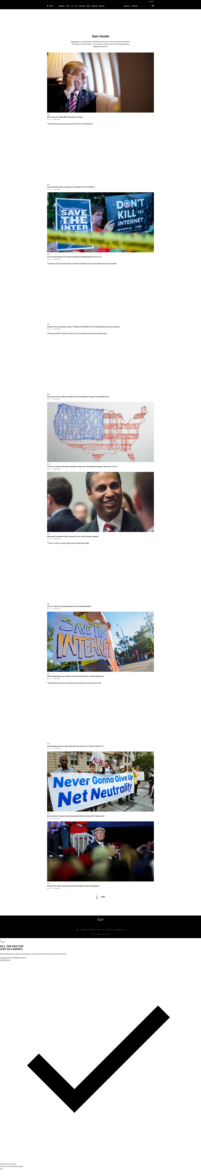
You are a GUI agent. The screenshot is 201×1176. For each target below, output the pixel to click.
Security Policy (109, 929)
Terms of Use (101, 929)
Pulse (67, 6)
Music (88, 6)
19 (97, 898)
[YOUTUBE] (105, 925)
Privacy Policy (92, 929)
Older (103, 896)
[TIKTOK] (102, 925)
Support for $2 (4, 958)
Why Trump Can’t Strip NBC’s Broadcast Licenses (65, 117)
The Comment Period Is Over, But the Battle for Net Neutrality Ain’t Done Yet (74, 257)
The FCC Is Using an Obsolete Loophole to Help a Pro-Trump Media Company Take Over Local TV (82, 466)
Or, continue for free (5, 960)
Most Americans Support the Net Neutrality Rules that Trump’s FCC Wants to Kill (76, 816)
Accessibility (83, 929)
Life (72, 6)
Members (101, 6)
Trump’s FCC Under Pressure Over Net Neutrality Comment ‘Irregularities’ (73, 886)
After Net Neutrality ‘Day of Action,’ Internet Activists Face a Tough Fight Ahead (75, 676)
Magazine (62, 6)
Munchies (82, 6)
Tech (76, 6)
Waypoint (94, 6)
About (77, 929)
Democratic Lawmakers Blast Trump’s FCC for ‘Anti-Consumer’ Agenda (72, 536)
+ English (151, 1)
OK (1, 1168)
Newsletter (135, 6)
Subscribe (127, 6)
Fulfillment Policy (120, 929)
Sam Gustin (75, 41)
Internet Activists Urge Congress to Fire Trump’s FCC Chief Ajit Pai (71, 187)
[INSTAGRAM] (99, 925)
